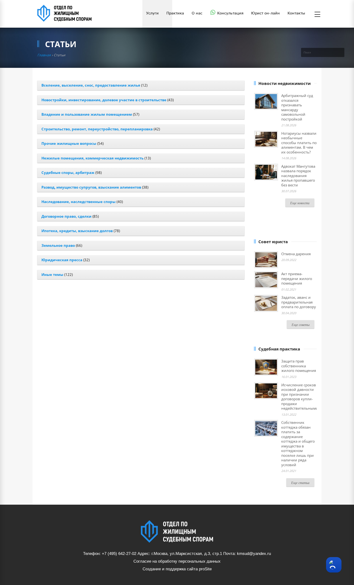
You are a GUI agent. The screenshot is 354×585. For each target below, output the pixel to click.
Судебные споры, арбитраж (67, 172)
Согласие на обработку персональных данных (177, 561)
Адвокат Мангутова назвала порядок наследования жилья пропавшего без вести (298, 175)
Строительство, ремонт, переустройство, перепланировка (97, 129)
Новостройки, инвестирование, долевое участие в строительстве (103, 99)
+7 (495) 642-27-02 (119, 553)
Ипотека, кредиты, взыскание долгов (77, 230)
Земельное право (58, 245)
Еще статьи (300, 482)
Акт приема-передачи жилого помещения (296, 278)
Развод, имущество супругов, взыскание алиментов (91, 187)
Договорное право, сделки (66, 216)
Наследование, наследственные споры (78, 201)
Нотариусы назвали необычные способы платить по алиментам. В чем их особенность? (299, 142)
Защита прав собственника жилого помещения (298, 366)
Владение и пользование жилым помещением (86, 114)
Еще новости (299, 203)
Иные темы (52, 274)
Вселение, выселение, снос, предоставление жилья (90, 85)
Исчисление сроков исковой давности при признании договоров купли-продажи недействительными (299, 396)
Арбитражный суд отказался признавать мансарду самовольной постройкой (297, 107)
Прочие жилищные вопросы (68, 143)
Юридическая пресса (61, 259)
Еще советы (300, 324)
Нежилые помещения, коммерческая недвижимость (92, 158)
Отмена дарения (296, 253)
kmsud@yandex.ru (254, 553)
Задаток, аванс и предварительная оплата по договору (298, 302)
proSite (205, 569)
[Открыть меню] (317, 14)
